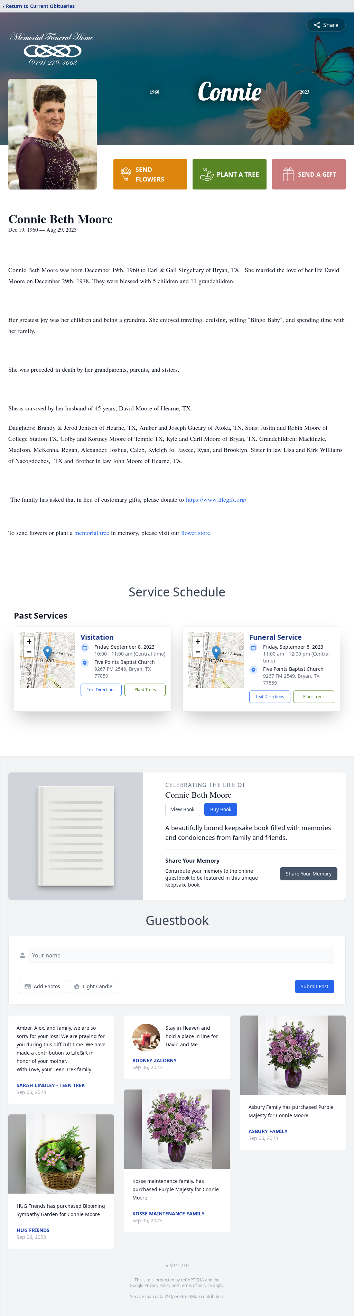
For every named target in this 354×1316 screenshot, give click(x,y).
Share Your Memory (309, 873)
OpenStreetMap (184, 1296)
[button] (47, 653)
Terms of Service (196, 1285)
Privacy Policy (157, 1285)
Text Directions (101, 690)
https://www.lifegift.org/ (216, 499)
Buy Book (220, 809)
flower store (195, 532)
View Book (182, 809)
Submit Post (314, 986)
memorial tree (91, 532)
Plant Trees (145, 690)
